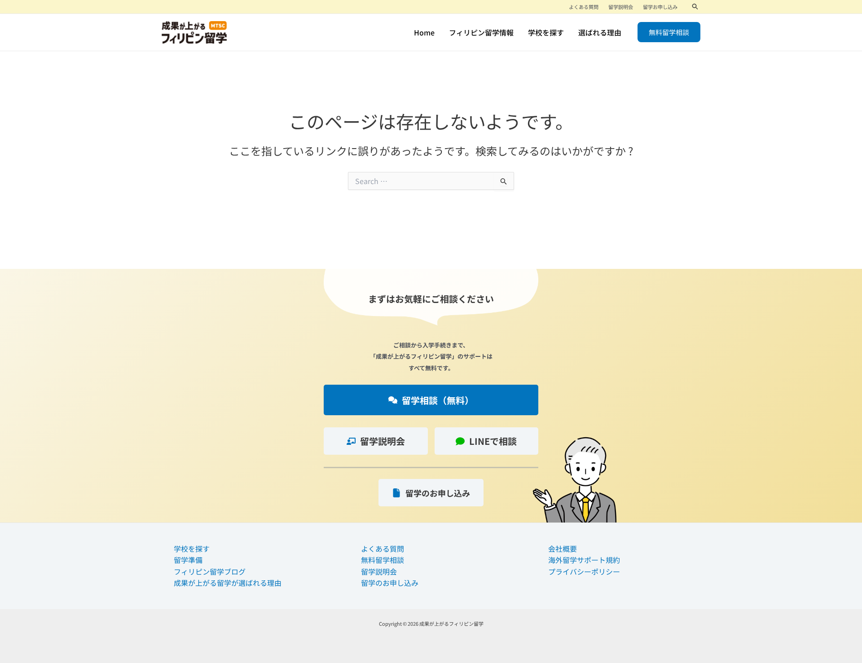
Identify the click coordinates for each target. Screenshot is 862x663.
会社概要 (562, 548)
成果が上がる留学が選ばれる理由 (227, 582)
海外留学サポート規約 (584, 559)
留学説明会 (379, 571)
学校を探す (192, 548)
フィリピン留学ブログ (210, 571)
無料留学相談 (382, 559)
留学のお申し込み (389, 582)
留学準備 (188, 559)
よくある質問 (382, 548)
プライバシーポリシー (584, 571)
